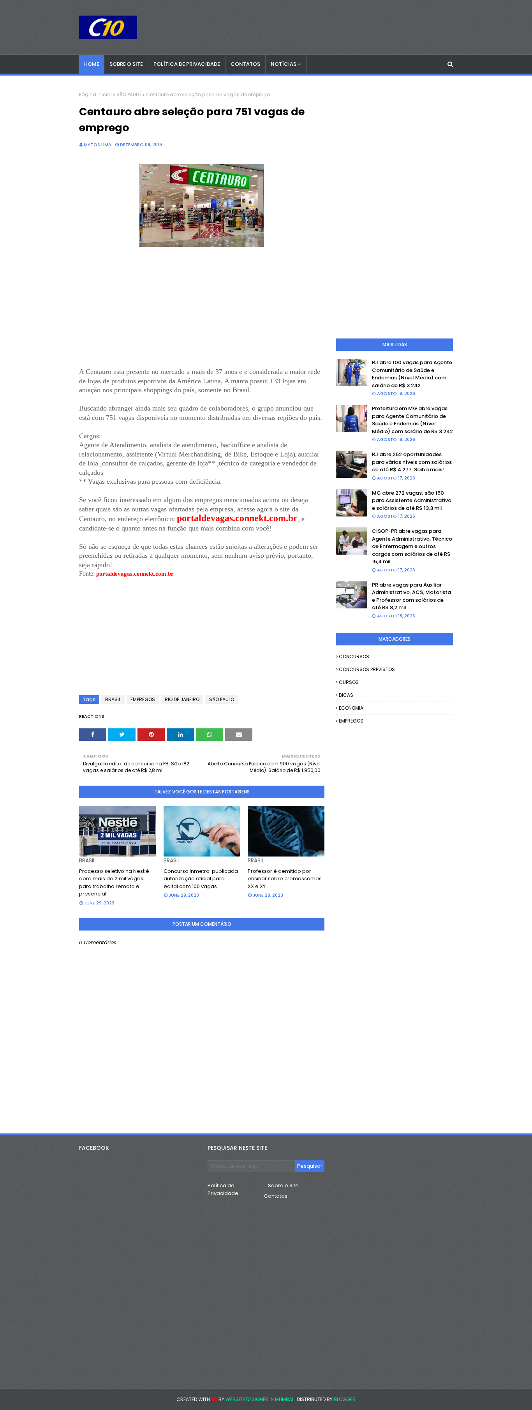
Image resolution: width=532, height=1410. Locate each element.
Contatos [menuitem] (245, 64)
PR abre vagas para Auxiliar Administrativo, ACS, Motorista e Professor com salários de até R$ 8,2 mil (411, 596)
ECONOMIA (351, 708)
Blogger (345, 1399)
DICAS (346, 695)
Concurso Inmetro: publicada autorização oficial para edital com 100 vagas (201, 878)
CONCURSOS (354, 656)
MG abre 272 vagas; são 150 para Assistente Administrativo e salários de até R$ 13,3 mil (411, 500)
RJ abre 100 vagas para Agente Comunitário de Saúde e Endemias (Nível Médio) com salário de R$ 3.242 (412, 374)
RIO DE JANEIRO (182, 699)
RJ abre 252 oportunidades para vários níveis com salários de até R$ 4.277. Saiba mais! (412, 462)
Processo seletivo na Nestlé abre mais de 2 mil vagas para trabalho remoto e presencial (114, 882)
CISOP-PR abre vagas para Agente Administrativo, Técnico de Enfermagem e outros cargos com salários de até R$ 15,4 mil (412, 546)
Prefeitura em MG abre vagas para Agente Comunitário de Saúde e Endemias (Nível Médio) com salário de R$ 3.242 (412, 420)
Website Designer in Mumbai (259, 1399)
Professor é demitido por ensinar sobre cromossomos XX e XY (285, 878)
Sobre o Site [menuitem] (126, 64)
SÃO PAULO (128, 94)
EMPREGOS (142, 699)
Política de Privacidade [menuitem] (186, 64)
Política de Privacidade (223, 1189)
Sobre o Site (283, 1185)
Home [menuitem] (91, 64)
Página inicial (95, 94)
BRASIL (113, 699)
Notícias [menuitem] (283, 64)
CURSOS (349, 682)
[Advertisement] (201, 312)
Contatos (275, 1196)
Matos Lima (97, 144)
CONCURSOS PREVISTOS (367, 669)
